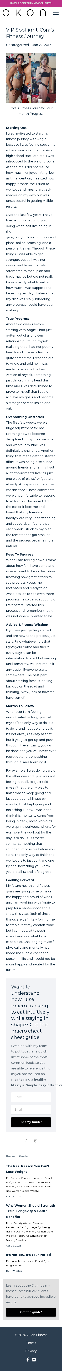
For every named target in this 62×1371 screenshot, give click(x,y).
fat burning (13, 1178)
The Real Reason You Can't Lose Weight (27, 1169)
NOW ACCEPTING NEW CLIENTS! (31, 3)
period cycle (42, 1261)
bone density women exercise (24, 1223)
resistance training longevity (23, 1227)
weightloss (23, 1186)
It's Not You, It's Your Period (28, 1255)
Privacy (31, 1351)
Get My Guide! (31, 1122)
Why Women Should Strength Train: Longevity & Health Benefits (30, 1211)
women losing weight (25, 1190)
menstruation (26, 1261)
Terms (31, 1343)
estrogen (11, 1261)
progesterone (14, 1265)
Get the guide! (31, 1312)
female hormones (32, 1178)
